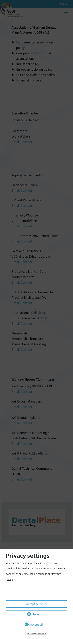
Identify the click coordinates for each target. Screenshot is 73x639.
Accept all (36, 624)
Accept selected (36, 604)
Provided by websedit (36, 633)
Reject (36, 614)
